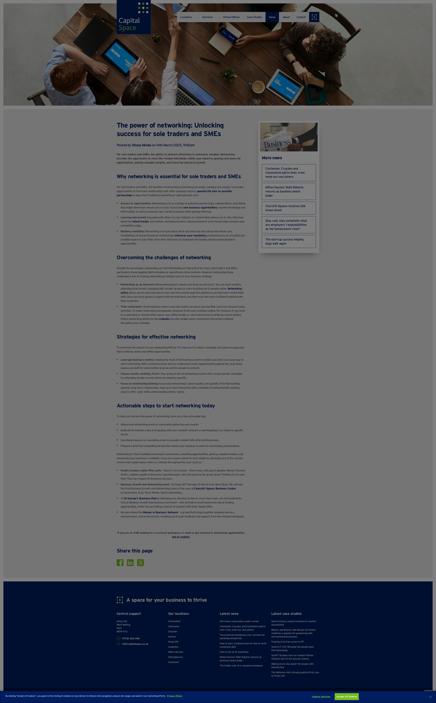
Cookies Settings (321, 696)
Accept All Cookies (347, 696)
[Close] (430, 696)
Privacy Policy (174, 696)
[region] (218, 697)
